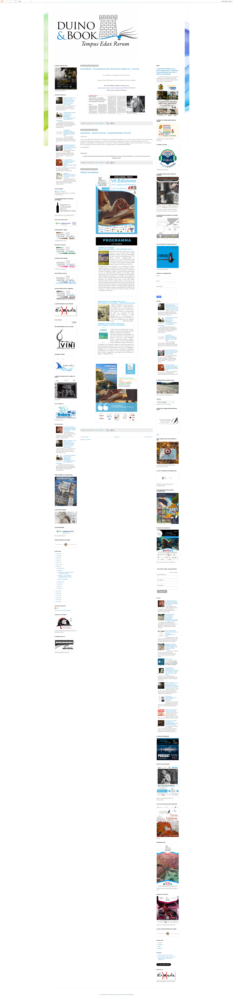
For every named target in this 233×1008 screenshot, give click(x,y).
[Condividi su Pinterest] (113, 123)
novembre (60, 568)
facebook (160, 948)
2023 (57, 560)
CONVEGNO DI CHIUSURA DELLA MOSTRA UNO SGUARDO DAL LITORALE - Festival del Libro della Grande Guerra (171, 671)
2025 (57, 555)
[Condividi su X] (110, 123)
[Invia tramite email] (106, 123)
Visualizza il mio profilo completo (63, 610)
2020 (57, 566)
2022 (57, 562)
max (57, 608)
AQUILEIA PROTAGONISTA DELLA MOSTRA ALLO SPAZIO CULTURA (69, 175)
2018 (57, 593)
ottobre (59, 570)
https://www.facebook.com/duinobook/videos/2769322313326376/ (116, 88)
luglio (59, 586)
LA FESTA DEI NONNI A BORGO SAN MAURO (171, 710)
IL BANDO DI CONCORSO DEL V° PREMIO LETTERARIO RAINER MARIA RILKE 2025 (69, 133)
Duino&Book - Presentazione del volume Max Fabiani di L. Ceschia (109, 69)
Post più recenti (84, 437)
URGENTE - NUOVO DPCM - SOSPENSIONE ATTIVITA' (105, 133)
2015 (57, 599)
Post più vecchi (148, 437)
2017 (57, 595)
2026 (57, 553)
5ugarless (120, 994)
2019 (57, 591)
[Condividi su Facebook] (112, 123)
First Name (160, 580)
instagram (160, 944)
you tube (160, 942)
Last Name (160, 585)
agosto (59, 584)
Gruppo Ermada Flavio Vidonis (165, 955)
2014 (57, 601)
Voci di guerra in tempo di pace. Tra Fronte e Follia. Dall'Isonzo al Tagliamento (166, 958)
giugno (59, 588)
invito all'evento (169, 659)
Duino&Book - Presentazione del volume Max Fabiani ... (65, 573)
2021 (57, 564)
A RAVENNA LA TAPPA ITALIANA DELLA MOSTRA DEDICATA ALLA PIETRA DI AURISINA (171, 722)
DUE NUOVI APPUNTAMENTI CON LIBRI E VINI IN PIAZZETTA (170, 698)
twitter (159, 946)
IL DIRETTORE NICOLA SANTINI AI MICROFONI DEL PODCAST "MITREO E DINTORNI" (69, 429)
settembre (60, 582)
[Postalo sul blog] (108, 123)
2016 (57, 597)
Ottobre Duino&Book (89, 172)
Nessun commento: (99, 123)
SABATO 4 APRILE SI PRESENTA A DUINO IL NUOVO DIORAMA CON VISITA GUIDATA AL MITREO (171, 647)
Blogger (131, 994)
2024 (57, 558)
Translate (168, 404)
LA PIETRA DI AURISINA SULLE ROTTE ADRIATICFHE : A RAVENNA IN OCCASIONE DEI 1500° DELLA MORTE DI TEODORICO (65, 116)
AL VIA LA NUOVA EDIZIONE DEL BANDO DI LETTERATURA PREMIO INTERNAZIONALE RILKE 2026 (171, 367)
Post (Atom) (88, 439)
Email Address (161, 574)
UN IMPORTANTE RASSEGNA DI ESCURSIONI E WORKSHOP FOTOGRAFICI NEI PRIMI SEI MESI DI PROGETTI (171, 618)
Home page (117, 437)
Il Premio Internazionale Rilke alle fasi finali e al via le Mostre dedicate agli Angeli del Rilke (69, 147)
